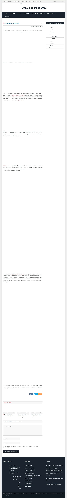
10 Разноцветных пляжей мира (17, 477)
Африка (26, 13)
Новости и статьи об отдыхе (36, 26)
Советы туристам (17, 1)
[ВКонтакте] (31, 394)
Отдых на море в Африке (30, 473)
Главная (5, 1)
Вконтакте (48, 482)
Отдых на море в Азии (29, 472)
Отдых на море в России (30, 467)
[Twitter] (36, 394)
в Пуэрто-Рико (20, 100)
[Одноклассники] (40, 394)
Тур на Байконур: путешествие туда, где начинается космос (9, 416)
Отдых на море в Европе (30, 470)
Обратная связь (38, 1)
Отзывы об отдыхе (26, 1)
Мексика (5, 165)
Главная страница (28, 465)
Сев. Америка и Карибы (37, 13)
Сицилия (22, 274)
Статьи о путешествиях (29, 485)
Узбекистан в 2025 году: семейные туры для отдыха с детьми (23, 416)
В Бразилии (5, 130)
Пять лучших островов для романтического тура (37, 416)
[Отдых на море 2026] (33, 7)
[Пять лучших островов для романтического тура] (37, 409)
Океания (7, 16)
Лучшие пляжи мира (14, 472)
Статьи (32, 1)
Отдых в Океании (28, 478)
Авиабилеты (10, 1)
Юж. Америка (50, 13)
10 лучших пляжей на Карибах (19, 484)
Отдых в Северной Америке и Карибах (33, 475)
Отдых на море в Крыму (30, 468)
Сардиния (13, 274)
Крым (6, 13)
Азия (19, 13)
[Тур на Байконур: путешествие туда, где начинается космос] (9, 409)
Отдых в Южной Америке (30, 476)
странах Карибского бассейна (18, 95)
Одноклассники (49, 484)
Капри (16, 274)
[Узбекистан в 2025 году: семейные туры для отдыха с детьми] (23, 409)
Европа (12, 13)
